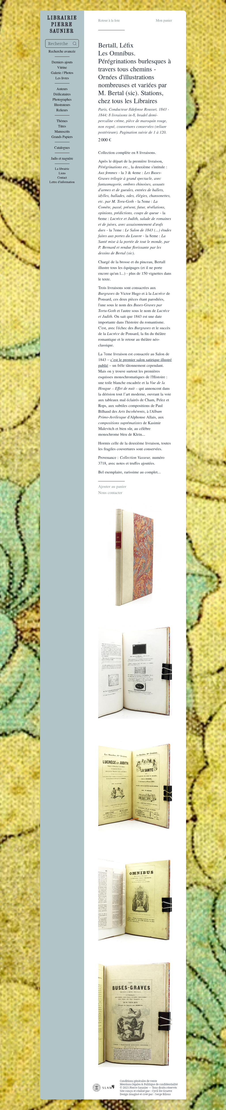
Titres (62, 126)
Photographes (62, 99)
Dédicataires (62, 94)
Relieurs (62, 110)
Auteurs (62, 89)
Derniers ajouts (62, 62)
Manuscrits (62, 131)
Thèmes (62, 121)
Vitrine (62, 67)
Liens (62, 173)
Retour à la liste (109, 20)
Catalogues (62, 147)
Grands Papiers (62, 136)
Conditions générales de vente (138, 1081)
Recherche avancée (62, 51)
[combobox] (62, 43)
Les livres (62, 78)
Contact (62, 177)
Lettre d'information (62, 182)
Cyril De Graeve (162, 1091)
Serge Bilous (163, 1094)
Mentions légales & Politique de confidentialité (149, 1084)
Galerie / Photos (62, 72)
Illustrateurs (62, 104)
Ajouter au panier (112, 486)
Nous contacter (110, 492)
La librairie (62, 168)
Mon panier (164, 20)
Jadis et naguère (62, 158)
